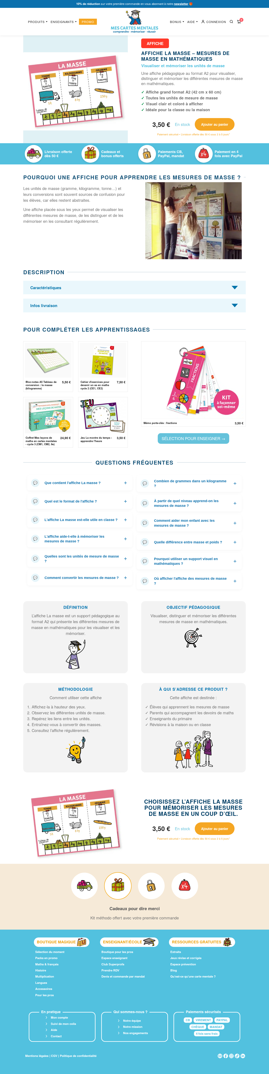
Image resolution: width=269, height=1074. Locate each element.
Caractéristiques (45, 287)
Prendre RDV (110, 970)
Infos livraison (43, 305)
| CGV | (54, 1056)
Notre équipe (132, 1020)
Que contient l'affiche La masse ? (80, 483)
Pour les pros (44, 995)
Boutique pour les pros (117, 952)
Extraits (175, 952)
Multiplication (44, 976)
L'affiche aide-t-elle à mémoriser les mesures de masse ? (80, 539)
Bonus (176, 22)
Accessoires (43, 989)
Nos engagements (135, 1033)
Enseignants (62, 22)
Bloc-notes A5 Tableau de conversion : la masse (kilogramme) (41, 385)
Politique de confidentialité (78, 1056)
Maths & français (46, 964)
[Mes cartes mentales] (134, 21)
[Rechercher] (231, 21)
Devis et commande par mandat (123, 976)
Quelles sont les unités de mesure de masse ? (80, 558)
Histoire (40, 970)
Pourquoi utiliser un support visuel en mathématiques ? (190, 561)
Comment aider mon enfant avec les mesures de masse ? (190, 523)
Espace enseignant (114, 958)
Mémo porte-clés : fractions (160, 423)
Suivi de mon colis (63, 1024)
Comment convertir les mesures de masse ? (80, 578)
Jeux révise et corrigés (185, 958)
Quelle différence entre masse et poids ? (190, 542)
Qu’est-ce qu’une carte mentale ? (193, 976)
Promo (88, 22)
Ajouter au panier (214, 124)
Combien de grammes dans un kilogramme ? (190, 483)
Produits (36, 22)
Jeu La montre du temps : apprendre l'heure (96, 439)
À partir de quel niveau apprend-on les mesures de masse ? (190, 503)
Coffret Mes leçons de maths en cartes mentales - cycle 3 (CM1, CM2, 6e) (41, 441)
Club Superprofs (112, 964)
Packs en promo (46, 958)
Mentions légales (36, 1056)
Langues (41, 982)
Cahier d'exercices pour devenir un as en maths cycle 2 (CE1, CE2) (95, 385)
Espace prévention (183, 964)
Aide (191, 22)
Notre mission (132, 1026)
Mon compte (59, 1017)
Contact (56, 1036)
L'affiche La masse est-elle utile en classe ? (80, 520)
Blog (173, 970)
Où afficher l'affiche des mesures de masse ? (190, 581)
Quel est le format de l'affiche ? (80, 501)
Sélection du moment (49, 952)
